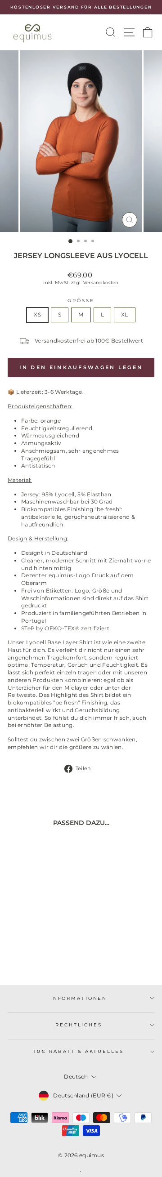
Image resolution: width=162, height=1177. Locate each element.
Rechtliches (78, 1024)
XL (124, 314)
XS (37, 314)
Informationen (78, 998)
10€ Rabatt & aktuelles (78, 1051)
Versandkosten (101, 282)
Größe (81, 300)
